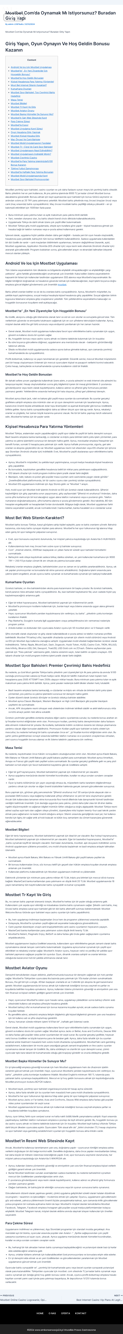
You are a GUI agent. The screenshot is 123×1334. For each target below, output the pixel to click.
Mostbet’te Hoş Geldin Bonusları (27, 78)
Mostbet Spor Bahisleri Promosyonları (30, 179)
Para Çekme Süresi (20, 121)
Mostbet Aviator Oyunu (22, 110)
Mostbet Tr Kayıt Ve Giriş (23, 107)
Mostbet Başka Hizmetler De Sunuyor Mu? (32, 114)
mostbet (62, 284)
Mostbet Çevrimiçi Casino (24, 157)
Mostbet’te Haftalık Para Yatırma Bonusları (32, 172)
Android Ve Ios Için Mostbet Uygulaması (31, 67)
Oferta (69, 9)
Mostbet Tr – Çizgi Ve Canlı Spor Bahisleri (31, 147)
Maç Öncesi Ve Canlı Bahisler (25, 139)
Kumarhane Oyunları (21, 89)
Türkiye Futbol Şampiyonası (25, 168)
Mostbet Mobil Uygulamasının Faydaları (31, 143)
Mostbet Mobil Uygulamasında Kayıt (29, 175)
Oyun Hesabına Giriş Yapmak (25, 132)
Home (35, 9)
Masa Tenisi (17, 99)
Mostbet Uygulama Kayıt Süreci (27, 128)
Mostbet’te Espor (19, 125)
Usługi (57, 9)
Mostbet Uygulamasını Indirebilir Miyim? (31, 154)
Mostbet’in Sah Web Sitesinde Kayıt (29, 118)
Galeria (81, 9)
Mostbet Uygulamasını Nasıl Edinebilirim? (31, 150)
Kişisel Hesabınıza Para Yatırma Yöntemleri (32, 81)
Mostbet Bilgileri (19, 103)
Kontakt (94, 9)
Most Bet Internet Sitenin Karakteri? (29, 85)
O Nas (46, 9)
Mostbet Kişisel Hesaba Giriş (25, 136)
